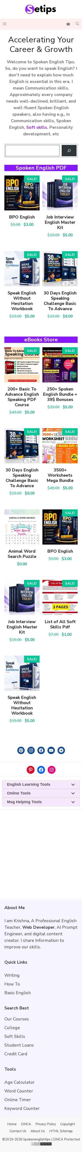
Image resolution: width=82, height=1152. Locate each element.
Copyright (67, 1124)
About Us (38, 1131)
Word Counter (18, 1091)
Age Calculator (19, 1082)
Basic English (17, 993)
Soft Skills (14, 1036)
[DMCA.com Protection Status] (41, 1145)
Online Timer (17, 1100)
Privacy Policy (45, 1124)
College (12, 1028)
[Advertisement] (41, 854)
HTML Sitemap (61, 1131)
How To (12, 984)
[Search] (69, 150)
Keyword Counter (22, 1108)
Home (12, 1124)
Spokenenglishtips (37, 1139)
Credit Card (15, 1054)
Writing (12, 975)
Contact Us (18, 1131)
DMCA (26, 1124)
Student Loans (19, 1045)
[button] (77, 24)
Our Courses (16, 1019)
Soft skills (36, 127)
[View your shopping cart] (68, 24)
